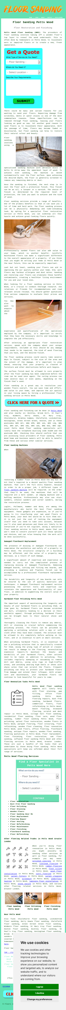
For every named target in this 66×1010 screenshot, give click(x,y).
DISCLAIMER (58, 17)
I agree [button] (39, 986)
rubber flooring (54, 866)
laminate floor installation (43, 881)
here (6, 944)
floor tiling (55, 869)
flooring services (13, 742)
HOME (30, 17)
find (13, 919)
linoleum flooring (48, 864)
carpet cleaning (53, 876)
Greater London (53, 742)
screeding (27, 879)
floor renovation (53, 726)
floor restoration (36, 737)
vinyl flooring (43, 874)
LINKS (37, 17)
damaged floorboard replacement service (41, 584)
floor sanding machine (15, 490)
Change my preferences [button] (39, 999)
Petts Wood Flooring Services (21, 756)
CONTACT (49, 17)
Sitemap (6, 986)
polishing (9, 628)
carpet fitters (19, 876)
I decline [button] (39, 993)
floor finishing (13, 737)
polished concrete (41, 861)
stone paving (24, 884)
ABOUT (43, 17)
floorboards (44, 565)
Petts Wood (56, 411)
